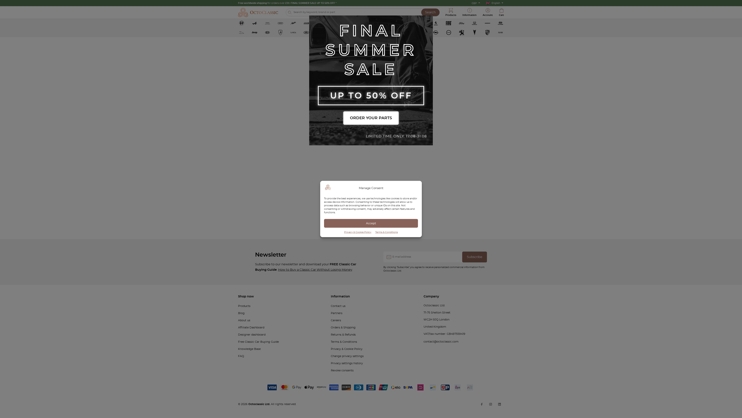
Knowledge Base (249, 349)
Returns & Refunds (343, 334)
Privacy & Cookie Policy (357, 232)
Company (431, 296)
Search (430, 12)
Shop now (246, 296)
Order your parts (371, 118)
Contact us (338, 306)
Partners (336, 313)
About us (244, 320)
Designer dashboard (251, 334)
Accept (371, 223)
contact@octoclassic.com (441, 341)
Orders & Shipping (343, 327)
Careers (336, 320)
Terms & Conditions (386, 232)
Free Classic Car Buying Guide (258, 342)
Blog (241, 313)
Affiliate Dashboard (251, 327)
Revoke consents (342, 370)
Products (244, 306)
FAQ (241, 356)
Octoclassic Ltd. (259, 404)
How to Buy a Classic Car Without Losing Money (315, 269)
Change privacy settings (347, 356)
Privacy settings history (347, 363)
